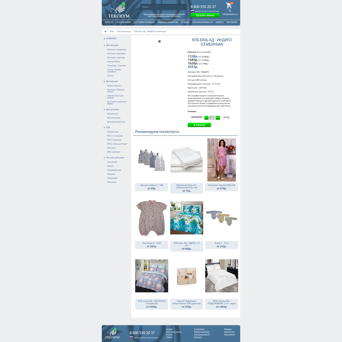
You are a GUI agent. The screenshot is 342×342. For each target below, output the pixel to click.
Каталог (109, 22)
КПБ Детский (112, 132)
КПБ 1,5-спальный (115, 136)
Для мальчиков (113, 118)
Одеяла (110, 166)
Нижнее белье (113, 62)
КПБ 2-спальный (114, 140)
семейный (196, 117)
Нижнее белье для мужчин (115, 97)
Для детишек (112, 109)
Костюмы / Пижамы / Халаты (116, 91)
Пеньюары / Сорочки (116, 66)
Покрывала (112, 178)
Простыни (111, 182)
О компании (124, 22)
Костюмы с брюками (116, 54)
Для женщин (112, 45)
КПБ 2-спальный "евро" (117, 144)
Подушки (111, 174)
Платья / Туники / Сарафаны (114, 71)
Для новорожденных (116, 122)
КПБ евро (111, 148)
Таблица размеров (168, 22)
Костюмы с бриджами (116, 50)
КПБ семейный (124, 32)
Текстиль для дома (115, 158)
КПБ (112, 32)
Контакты (232, 22)
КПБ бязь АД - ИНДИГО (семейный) (150, 32)
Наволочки (112, 162)
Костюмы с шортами (116, 58)
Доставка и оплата (144, 22)
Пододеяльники (114, 170)
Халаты (110, 76)
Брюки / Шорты (114, 86)
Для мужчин (112, 81)
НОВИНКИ (111, 38)
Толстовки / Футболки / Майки (117, 103)
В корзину (199, 124)
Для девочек (112, 114)
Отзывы (185, 22)
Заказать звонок (205, 15)
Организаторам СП (202, 22)
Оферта (220, 22)
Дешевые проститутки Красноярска (229, 332)
